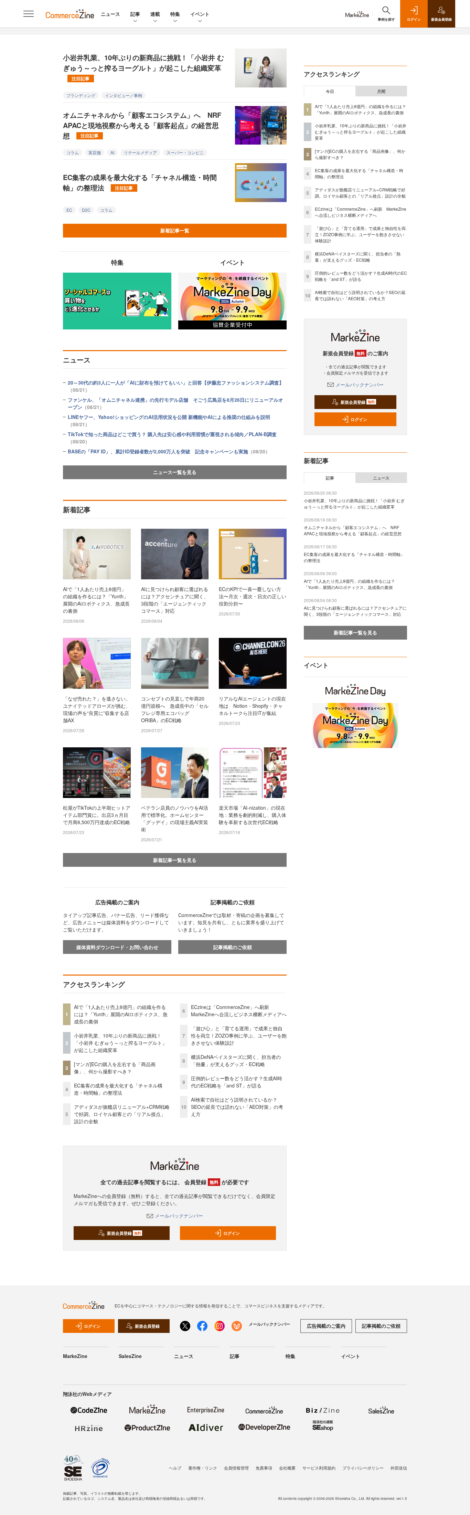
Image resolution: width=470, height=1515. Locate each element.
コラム (72, 152)
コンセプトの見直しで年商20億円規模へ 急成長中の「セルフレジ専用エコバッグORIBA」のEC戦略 (175, 709)
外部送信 (399, 1468)
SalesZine (130, 1356)
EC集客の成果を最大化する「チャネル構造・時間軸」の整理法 (140, 182)
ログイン (231, 1233)
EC (69, 210)
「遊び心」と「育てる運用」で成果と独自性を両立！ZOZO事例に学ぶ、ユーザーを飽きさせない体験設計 (239, 1035)
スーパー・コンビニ (185, 152)
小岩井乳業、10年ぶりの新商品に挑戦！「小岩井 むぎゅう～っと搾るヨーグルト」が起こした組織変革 (143, 66)
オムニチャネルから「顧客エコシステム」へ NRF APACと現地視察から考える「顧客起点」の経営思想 (142, 125)
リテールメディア (140, 152)
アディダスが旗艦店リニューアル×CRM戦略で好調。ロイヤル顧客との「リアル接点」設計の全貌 (122, 1114)
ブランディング (80, 95)
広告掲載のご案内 (326, 1325)
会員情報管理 (236, 1468)
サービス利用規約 (318, 1468)
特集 (175, 13)
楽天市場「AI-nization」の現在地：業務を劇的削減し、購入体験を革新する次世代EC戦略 (252, 814)
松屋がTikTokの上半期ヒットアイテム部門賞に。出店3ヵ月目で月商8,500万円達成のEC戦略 (96, 814)
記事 (135, 13)
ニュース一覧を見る (174, 472)
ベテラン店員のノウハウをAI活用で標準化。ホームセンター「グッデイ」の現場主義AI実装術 (174, 818)
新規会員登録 (124, 1233)
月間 (381, 91)
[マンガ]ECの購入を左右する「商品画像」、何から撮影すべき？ (115, 1068)
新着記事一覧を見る (174, 859)
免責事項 (264, 1468)
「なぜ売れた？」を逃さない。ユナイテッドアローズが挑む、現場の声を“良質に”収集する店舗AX (96, 709)
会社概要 (287, 1468)
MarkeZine (75, 1356)
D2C (86, 210)
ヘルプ (175, 1468)
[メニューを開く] (28, 14)
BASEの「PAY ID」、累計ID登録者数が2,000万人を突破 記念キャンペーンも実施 (169, 451)
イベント (200, 13)
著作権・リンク (202, 1468)
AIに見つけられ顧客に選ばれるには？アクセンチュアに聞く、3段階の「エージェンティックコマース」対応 (175, 600)
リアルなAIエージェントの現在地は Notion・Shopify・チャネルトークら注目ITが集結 (252, 705)
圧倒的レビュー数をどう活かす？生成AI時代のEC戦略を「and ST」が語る (236, 1082)
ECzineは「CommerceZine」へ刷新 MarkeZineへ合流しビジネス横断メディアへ (239, 1010)
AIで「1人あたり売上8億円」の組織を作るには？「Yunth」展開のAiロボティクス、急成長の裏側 (96, 600)
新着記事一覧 (174, 230)
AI (112, 152)
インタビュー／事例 (123, 95)
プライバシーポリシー (363, 1468)
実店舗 (94, 152)
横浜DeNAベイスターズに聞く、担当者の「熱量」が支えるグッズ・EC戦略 (236, 1060)
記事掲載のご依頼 (232, 947)
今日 (330, 91)
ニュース (110, 13)
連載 (155, 13)
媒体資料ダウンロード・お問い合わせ (117, 947)
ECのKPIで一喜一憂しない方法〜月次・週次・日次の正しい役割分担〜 (252, 596)
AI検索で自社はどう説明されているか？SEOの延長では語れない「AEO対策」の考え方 (237, 1106)
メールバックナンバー (179, 1215)
